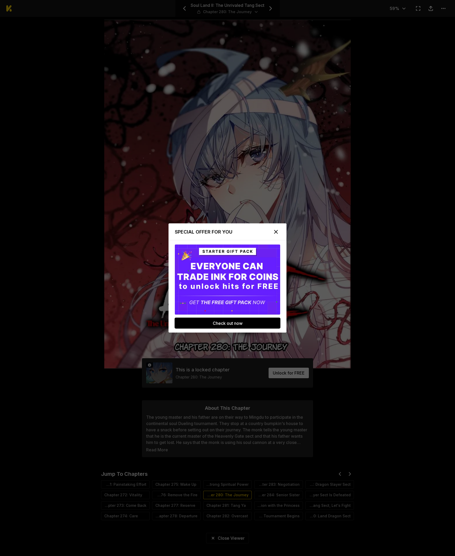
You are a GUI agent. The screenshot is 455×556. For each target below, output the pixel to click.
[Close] (276, 232)
